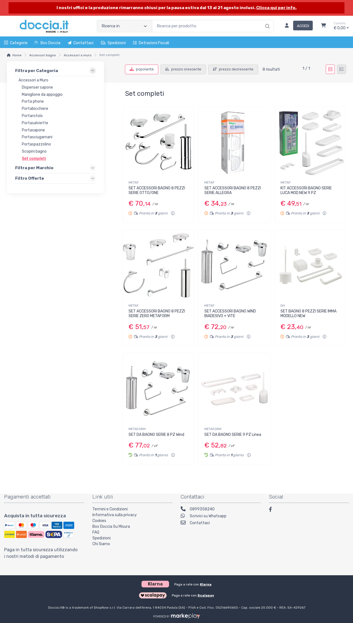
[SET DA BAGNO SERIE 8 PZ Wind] (158, 388)
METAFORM (137, 429)
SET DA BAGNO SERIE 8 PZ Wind (156, 434)
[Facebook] (273, 510)
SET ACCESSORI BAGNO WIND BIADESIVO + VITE (230, 313)
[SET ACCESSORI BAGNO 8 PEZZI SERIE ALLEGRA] (234, 142)
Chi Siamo (101, 544)
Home (17, 55)
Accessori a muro (78, 55)
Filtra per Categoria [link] (36, 70)
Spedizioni (117, 43)
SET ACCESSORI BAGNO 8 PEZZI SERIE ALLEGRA (232, 190)
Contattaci (83, 43)
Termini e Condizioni (110, 509)
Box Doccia (50, 43)
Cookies (99, 520)
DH (282, 305)
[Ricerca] (266, 20)
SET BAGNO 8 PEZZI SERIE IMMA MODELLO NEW (308, 313)
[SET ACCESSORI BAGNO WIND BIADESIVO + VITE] (234, 265)
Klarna (206, 584)
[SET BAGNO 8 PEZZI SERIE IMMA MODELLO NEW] (310, 265)
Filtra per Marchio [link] (34, 167)
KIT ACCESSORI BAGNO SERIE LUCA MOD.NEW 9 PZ (306, 190)
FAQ (95, 532)
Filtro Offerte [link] (29, 178)
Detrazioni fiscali (154, 43)
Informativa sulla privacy (114, 515)
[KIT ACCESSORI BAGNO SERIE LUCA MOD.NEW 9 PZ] (310, 142)
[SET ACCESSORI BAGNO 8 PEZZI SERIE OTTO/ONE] (158, 142)
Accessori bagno (42, 55)
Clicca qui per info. (276, 7)
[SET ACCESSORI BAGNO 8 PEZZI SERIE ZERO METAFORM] (158, 265)
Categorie (19, 43)
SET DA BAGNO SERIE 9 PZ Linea (232, 434)
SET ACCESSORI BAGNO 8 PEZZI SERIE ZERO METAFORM (157, 313)
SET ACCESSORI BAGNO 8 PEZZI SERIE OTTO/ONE (157, 190)
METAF (134, 182)
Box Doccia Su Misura (111, 526)
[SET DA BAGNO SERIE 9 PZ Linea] (234, 388)
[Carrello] (323, 26)
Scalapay (205, 595)
